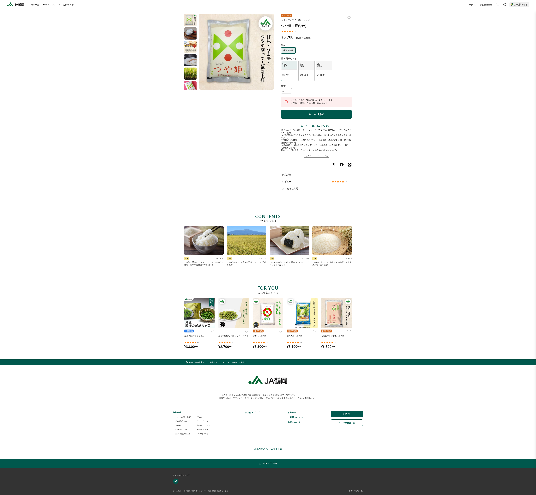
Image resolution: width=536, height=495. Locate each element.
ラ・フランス (203, 421)
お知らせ (292, 412)
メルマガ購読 (345, 423)
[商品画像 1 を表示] (190, 20)
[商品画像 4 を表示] (190, 60)
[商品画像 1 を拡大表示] (236, 52)
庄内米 (200, 417)
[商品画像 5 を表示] (190, 74)
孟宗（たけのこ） (183, 434)
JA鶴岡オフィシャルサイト (267, 449)
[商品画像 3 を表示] (190, 47)
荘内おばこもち (204, 425)
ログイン (473, 4)
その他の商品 (203, 434)
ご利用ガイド (521, 4)
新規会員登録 (486, 4)
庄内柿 (178, 425)
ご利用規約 (177, 491)
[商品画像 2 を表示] (190, 33)
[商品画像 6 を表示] (190, 87)
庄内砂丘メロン (182, 421)
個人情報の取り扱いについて (195, 491)
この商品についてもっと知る (316, 156)
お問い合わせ (294, 422)
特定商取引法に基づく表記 (218, 491)
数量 (283, 86)
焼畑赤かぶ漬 (181, 429)
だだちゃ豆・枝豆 (183, 417)
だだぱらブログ (252, 412)
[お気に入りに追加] (349, 17)
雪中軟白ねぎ (203, 429)
